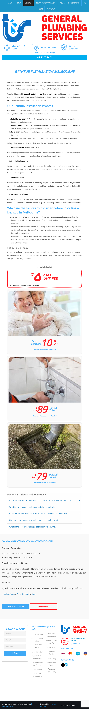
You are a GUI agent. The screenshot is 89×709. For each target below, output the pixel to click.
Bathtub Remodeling (37, 674)
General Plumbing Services (45, 3)
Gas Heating (51, 658)
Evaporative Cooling (51, 663)
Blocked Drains (73, 3)
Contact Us (50, 9)
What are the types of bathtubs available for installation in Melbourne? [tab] (40, 500)
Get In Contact (43, 606)
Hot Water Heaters (37, 646)
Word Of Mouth (23, 594)
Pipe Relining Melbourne (37, 663)
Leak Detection (37, 652)
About (18, 3)
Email (34, 594)
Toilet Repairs (37, 634)
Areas (61, 3)
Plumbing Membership (51, 670)
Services (28, 3)
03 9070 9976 (44, 57)
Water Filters (51, 647)
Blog (41, 9)
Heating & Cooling (51, 652)
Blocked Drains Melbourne (37, 657)
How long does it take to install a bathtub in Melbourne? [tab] (33, 520)
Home (10, 3)
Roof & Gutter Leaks (51, 641)
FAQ (85, 3)
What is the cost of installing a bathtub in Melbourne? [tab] (32, 527)
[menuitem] (10, 3)
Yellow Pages (9, 594)
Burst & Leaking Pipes (37, 639)
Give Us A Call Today (16, 606)
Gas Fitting (37, 669)
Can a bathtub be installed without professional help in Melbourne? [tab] (38, 513)
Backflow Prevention (51, 635)
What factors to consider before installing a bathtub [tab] (32, 507)
